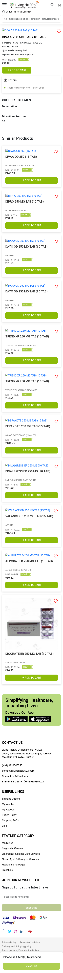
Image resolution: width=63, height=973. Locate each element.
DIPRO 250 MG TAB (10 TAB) (24, 201)
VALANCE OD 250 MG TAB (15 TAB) (29, 516)
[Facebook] (3, 931)
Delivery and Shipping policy (16, 946)
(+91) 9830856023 (34, 781)
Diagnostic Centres (12, 848)
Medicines (7, 842)
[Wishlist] (59, 5)
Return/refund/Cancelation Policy (20, 950)
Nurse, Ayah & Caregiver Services (20, 859)
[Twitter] (9, 931)
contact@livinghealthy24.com (18, 770)
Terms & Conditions (30, 942)
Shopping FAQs (10, 820)
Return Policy (9, 814)
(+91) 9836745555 (12, 765)
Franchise (7, 869)
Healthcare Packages (13, 864)
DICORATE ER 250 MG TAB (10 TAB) (29, 653)
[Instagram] (15, 931)
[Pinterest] (30, 931)
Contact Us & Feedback (15, 776)
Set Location (18, 12)
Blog (4, 825)
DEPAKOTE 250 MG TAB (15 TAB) (27, 426)
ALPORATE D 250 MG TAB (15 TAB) (29, 561)
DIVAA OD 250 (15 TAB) (21, 156)
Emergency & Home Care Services (21, 853)
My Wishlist (8, 804)
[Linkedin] (21, 931)
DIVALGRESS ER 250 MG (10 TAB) (27, 471)
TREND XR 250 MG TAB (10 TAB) (27, 336)
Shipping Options (11, 798)
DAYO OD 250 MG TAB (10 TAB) (26, 246)
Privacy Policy (9, 942)
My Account (8, 809)
